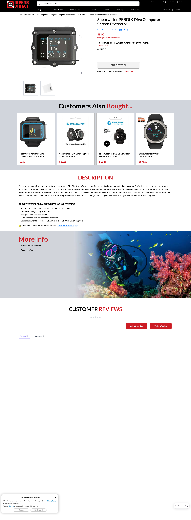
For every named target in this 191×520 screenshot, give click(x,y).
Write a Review (161, 326)
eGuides (106, 10)
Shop (39, 10)
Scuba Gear (29, 14)
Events (93, 10)
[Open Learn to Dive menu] (83, 9)
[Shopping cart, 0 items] (182, 9)
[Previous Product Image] (26, 47)
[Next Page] (92, 88)
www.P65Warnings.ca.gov (67, 225)
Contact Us (134, 10)
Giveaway (119, 10)
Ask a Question (136, 326)
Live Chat (181, 2)
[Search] (39, 4)
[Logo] (21, 6)
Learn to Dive (75, 10)
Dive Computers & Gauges (46, 14)
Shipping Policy (102, 45)
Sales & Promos (58, 10)
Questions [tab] (39, 336)
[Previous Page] (20, 88)
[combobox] (90, 4)
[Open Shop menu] (44, 9)
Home (21, 14)
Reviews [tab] (24, 336)
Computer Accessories (66, 14)
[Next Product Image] (85, 47)
